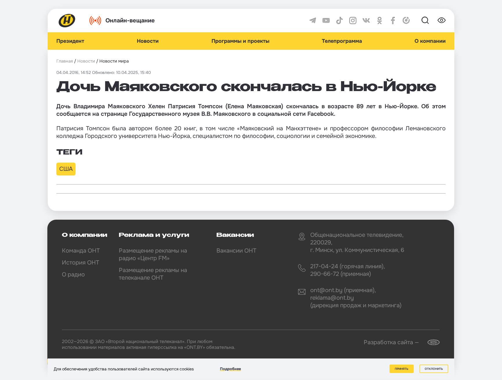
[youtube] (326, 20)
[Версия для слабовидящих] (442, 20)
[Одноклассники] (379, 20)
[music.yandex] (406, 20)
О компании (430, 41)
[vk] (366, 20)
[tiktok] (339, 20)
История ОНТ (80, 262)
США (66, 169)
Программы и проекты (240, 41)
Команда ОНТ (81, 250)
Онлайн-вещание (130, 20)
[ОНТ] (67, 20)
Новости (148, 41)
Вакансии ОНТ (236, 250)
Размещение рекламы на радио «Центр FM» (153, 254)
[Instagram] (352, 20)
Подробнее (230, 368)
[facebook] (393, 20)
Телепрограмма (342, 41)
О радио (73, 274)
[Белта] (430, 342)
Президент (70, 41)
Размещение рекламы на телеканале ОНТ (153, 274)
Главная (64, 61)
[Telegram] (312, 20)
